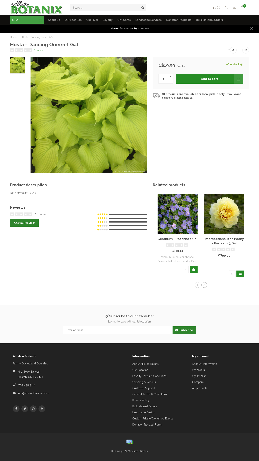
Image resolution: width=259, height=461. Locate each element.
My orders (198, 369)
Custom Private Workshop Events (152, 418)
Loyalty (108, 19)
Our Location (73, 19)
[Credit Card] (129, 442)
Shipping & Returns (144, 382)
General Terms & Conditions (149, 394)
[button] (197, 285)
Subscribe (186, 330)
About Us (54, 19)
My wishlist (199, 376)
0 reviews (39, 50)
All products (199, 388)
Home (13, 37)
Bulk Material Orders (209, 19)
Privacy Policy (140, 400)
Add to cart (209, 79)
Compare (198, 382)
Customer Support (143, 388)
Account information (204, 363)
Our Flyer (92, 19)
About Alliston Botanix (145, 363)
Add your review (24, 222)
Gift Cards (124, 19)
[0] (242, 8)
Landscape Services (148, 19)
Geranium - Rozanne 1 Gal (177, 239)
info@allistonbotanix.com (33, 393)
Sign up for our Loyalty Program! (130, 28)
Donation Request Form (147, 424)
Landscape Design (143, 412)
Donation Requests (178, 19)
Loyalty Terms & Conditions (149, 376)
